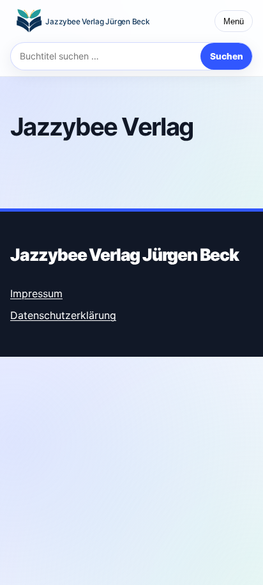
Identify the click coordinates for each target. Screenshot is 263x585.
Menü (233, 21)
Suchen (226, 56)
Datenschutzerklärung (63, 315)
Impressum (36, 293)
